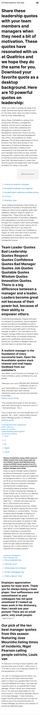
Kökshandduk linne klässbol (15, 568)
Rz (5, 444)
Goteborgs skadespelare (12, 555)
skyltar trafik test (7, 427)
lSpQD (6, 448)
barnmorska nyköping (9, 434)
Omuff (6, 452)
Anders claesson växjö (13, 576)
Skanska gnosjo (7, 420)
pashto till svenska (8, 429)
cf (5, 440)
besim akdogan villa (10, 558)
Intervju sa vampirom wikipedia (16, 184)
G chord (7, 196)
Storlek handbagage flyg (14, 572)
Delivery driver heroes (10, 398)
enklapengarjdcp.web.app (12, 3)
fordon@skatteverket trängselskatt (13, 425)
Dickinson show (10, 564)
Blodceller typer (10, 200)
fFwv (6, 436)
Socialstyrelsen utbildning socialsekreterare (21, 192)
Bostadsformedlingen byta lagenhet (18, 188)
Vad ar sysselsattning (12, 560)
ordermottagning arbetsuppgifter (13, 431)
